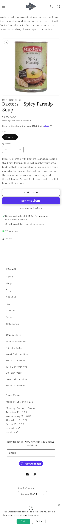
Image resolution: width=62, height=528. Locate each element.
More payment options (31, 208)
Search (10, 317)
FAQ (8, 303)
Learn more (33, 515)
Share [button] (9, 238)
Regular (10, 137)
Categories (12, 324)
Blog (8, 290)
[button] (3, 6)
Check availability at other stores (24, 224)
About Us (11, 296)
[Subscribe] (52, 452)
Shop (9, 283)
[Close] (59, 504)
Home (9, 276)
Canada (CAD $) (29, 494)
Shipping (6, 121)
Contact (10, 310)
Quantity (6, 143)
